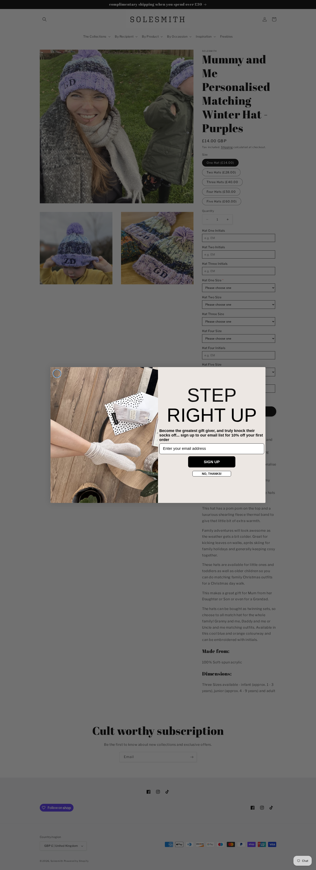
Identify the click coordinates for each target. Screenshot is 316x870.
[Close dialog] (57, 373)
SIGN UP (212, 462)
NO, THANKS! (212, 473)
